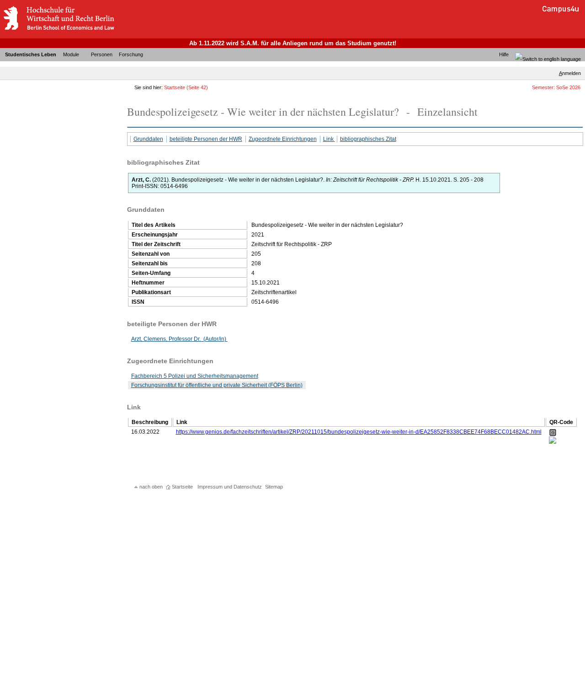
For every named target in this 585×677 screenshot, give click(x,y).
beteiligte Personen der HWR (206, 139)
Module (71, 54)
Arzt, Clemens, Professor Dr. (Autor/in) (179, 339)
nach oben (151, 486)
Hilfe (504, 54)
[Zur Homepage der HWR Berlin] (58, 30)
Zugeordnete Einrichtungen (283, 139)
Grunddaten (148, 139)
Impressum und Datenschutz (229, 486)
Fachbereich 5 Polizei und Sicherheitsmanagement (194, 376)
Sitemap (274, 486)
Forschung (131, 54)
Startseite (174, 87)
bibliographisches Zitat (368, 139)
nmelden (570, 73)
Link (329, 139)
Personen (101, 54)
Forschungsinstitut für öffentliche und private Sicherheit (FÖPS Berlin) (217, 385)
